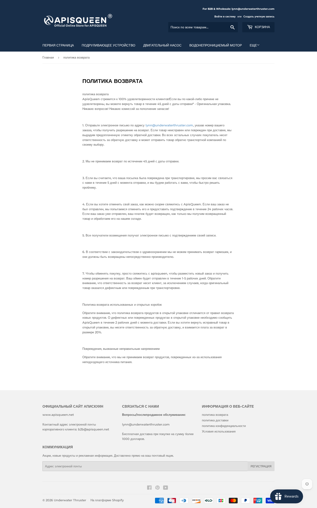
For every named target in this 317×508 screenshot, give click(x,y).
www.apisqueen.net (58, 414)
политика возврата (215, 414)
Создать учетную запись (259, 16)
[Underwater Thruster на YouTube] (165, 488)
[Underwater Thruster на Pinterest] (157, 488)
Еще (253, 45)
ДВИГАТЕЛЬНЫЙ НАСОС (162, 45)
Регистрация (261, 466)
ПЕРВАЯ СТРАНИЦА (58, 45)
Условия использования (219, 431)
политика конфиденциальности (224, 426)
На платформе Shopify (107, 500)
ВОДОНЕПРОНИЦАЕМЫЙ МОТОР (215, 45)
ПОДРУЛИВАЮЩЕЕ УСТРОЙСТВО (108, 45)
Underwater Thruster (70, 500)
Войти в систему (225, 16)
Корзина (262, 27)
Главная (48, 57)
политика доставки (215, 420)
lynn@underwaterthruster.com (169, 125)
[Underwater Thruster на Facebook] (149, 488)
